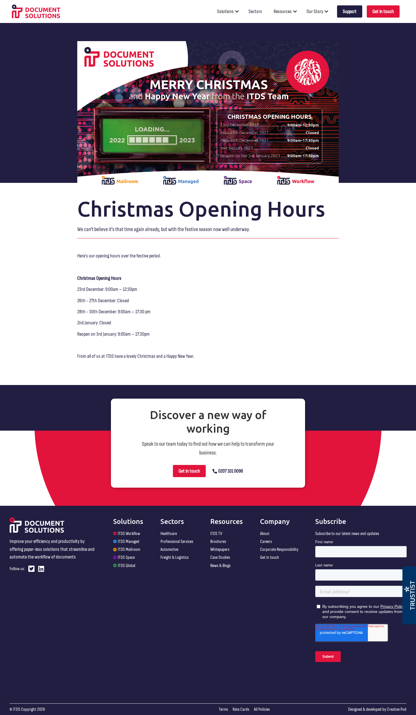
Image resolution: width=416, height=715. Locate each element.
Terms (223, 709)
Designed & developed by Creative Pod (377, 709)
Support (350, 11)
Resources (283, 11)
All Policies (262, 709)
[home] (36, 11)
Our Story (314, 11)
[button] (230, 11)
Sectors (255, 11)
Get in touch (383, 11)
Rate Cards (241, 709)
